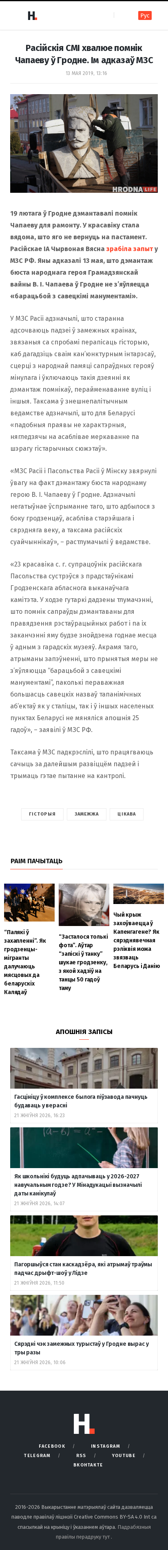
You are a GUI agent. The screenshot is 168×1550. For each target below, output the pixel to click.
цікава (126, 814)
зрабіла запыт (129, 249)
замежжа (87, 814)
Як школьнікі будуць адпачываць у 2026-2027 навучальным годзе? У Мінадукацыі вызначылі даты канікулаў (78, 1185)
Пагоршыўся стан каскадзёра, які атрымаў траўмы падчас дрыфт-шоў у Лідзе (83, 1269)
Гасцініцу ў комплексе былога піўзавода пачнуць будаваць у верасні (81, 1101)
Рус (145, 15)
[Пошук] (121, 15)
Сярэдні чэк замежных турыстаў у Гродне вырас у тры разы (81, 1348)
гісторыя (42, 814)
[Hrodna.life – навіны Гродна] (32, 15)
